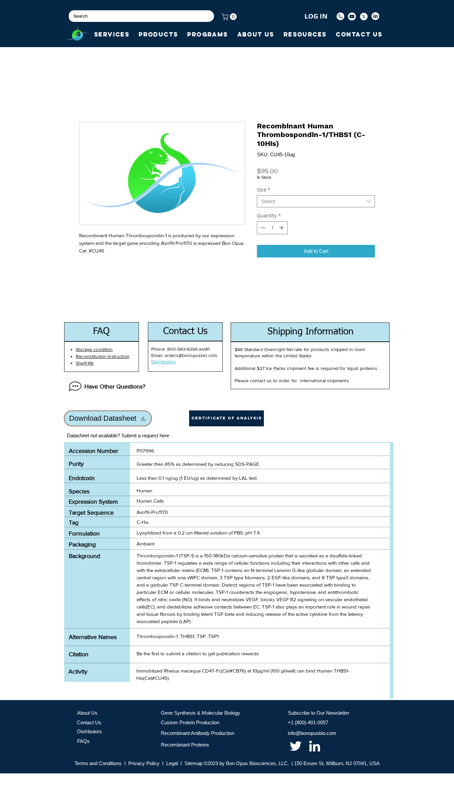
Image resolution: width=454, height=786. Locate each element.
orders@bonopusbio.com (191, 355)
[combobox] (316, 201)
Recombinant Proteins (185, 745)
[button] (230, 16)
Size (263, 190)
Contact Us (89, 722)
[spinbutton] (272, 228)
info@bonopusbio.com (312, 733)
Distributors (89, 731)
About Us (87, 713)
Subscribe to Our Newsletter (318, 713)
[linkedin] (314, 746)
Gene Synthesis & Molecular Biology (200, 713)
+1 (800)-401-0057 (308, 722)
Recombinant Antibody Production (197, 733)
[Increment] (282, 228)
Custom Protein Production (190, 722)
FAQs (83, 741)
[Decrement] (262, 228)
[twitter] (295, 746)
